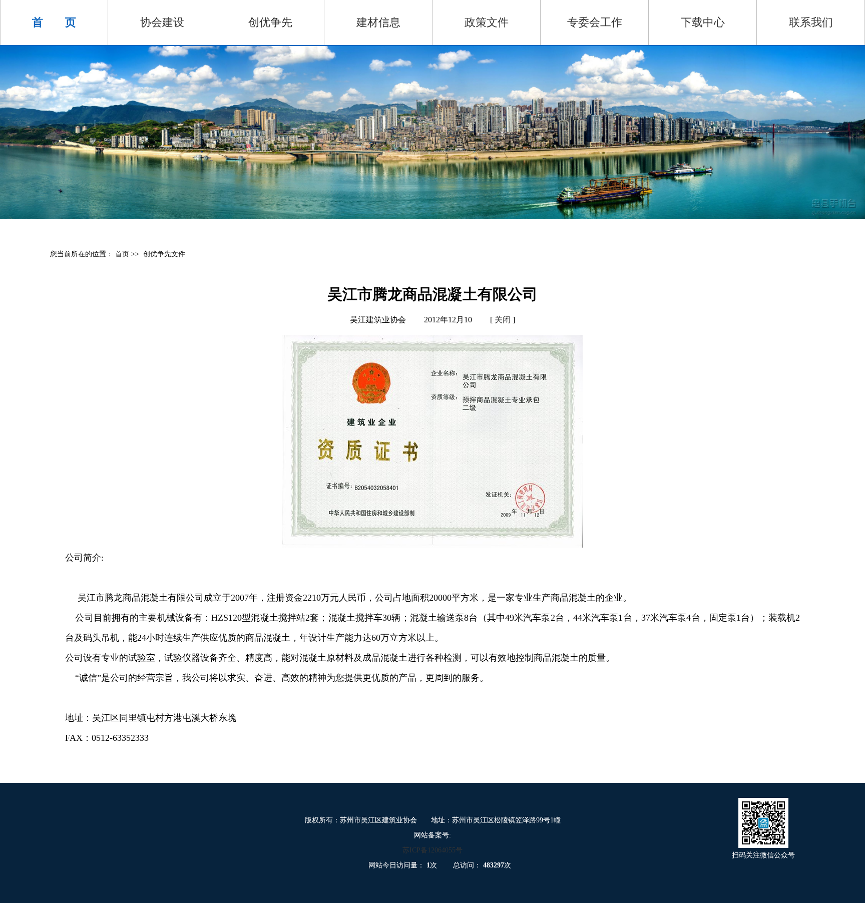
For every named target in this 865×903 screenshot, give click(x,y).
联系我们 (811, 22)
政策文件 (487, 22)
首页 (123, 254)
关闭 (503, 319)
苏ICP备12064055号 (432, 850)
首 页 (54, 22)
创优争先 (270, 22)
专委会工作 (594, 22)
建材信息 (378, 22)
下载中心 (703, 22)
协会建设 (162, 22)
